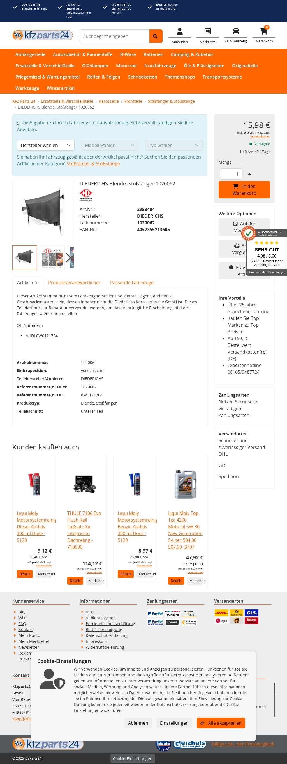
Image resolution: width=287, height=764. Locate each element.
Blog (22, 611)
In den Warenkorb (244, 189)
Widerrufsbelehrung (105, 647)
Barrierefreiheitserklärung (110, 623)
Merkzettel (45, 574)
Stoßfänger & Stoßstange (171, 101)
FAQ (22, 623)
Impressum (96, 641)
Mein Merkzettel (33, 641)
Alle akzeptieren (224, 723)
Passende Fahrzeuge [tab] (132, 282)
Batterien (153, 54)
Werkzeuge (27, 88)
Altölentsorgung (101, 617)
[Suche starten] (156, 36)
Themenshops (180, 77)
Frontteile (133, 101)
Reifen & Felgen (103, 77)
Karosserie (109, 101)
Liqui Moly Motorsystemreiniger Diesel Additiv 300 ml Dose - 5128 (39, 526)
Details (24, 574)
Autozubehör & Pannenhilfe (82, 54)
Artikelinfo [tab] (28, 282)
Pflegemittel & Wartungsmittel (47, 77)
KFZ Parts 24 (23, 101)
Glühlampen (95, 66)
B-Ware (128, 54)
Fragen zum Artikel (248, 270)
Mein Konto (29, 635)
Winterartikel (61, 88)
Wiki (22, 617)
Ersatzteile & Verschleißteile (45, 66)
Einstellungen (174, 723)
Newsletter (28, 647)
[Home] (42, 35)
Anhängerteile (30, 54)
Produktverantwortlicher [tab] (74, 282)
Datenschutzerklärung (107, 635)
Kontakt (25, 629)
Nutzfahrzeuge (160, 66)
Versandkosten (44, 565)
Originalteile (245, 66)
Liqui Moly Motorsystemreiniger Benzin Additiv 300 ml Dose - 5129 (140, 526)
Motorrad (126, 66)
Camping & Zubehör (192, 54)
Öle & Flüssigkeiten (204, 66)
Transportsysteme (222, 77)
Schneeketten (142, 77)
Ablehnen (138, 723)
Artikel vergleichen (244, 248)
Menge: (226, 162)
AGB (90, 611)
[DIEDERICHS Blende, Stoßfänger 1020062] (43, 211)
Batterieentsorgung (104, 629)
